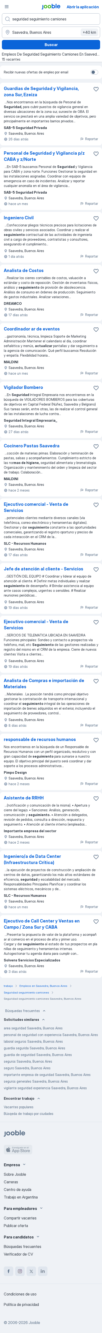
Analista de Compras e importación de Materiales (44, 683)
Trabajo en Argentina (21, 1197)
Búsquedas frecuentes (22, 1011)
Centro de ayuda (17, 1189)
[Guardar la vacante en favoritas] (96, 89)
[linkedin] (42, 1271)
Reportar (91, 139)
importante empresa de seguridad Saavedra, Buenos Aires (47, 1075)
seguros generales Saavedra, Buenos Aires (36, 1081)
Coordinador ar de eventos (32, 328)
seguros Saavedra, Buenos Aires (28, 1061)
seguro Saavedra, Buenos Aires (27, 1068)
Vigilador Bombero (23, 387)
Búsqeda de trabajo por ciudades (28, 1114)
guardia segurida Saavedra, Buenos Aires (34, 1048)
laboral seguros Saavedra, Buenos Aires (33, 1041)
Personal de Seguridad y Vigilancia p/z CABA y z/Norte (44, 156)
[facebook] (8, 1271)
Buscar (51, 44)
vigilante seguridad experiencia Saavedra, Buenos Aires (45, 1088)
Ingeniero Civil (19, 217)
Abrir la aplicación (83, 7)
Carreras (11, 1182)
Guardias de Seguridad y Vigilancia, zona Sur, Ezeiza (41, 91)
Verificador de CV (18, 1254)
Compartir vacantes (20, 1218)
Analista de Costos (24, 270)
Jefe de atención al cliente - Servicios (43, 568)
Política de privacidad (21, 1304)
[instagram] (20, 1271)
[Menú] (6, 6)
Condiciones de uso (20, 1294)
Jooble (34, 1322)
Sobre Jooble (15, 1174)
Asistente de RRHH (24, 797)
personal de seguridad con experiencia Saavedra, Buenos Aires (51, 1035)
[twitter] (31, 1271)
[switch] (94, 72)
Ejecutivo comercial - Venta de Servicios (36, 507)
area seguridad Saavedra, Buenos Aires (33, 1028)
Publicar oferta (16, 1225)
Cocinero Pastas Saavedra (32, 445)
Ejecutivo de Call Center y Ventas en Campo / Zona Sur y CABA (42, 924)
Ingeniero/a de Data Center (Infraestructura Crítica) (32, 859)
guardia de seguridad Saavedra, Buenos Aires (38, 1055)
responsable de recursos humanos (40, 739)
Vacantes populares (18, 1107)
